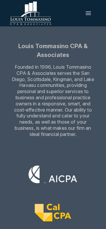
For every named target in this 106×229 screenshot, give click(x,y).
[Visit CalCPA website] (53, 213)
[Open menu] (88, 13)
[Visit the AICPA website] (53, 175)
